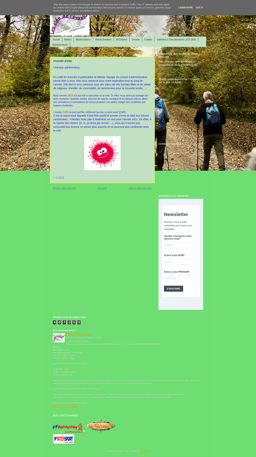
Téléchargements (60, 44)
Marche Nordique (103, 39)
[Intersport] (63, 444)
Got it (199, 7)
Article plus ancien (140, 188)
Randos (67, 39)
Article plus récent (64, 188)
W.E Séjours (121, 39)
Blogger (144, 451)
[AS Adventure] (101, 432)
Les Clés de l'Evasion (80, 335)
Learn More (186, 7)
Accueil (56, 39)
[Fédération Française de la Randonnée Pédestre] (68, 432)
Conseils (136, 39)
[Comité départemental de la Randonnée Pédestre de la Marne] (84, 432)
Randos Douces (83, 39)
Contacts (148, 39)
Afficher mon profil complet (65, 406)
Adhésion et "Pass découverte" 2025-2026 (176, 39)
